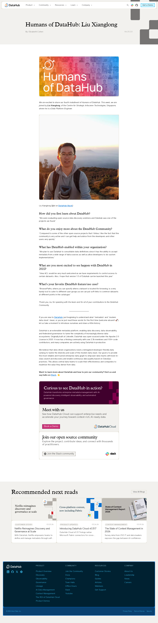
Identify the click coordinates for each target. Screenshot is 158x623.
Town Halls (70, 583)
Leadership (129, 575)
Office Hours (71, 586)
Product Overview (43, 571)
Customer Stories (103, 571)
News (126, 579)
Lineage (39, 586)
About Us (128, 571)
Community (44, 5)
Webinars (99, 586)
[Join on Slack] (132, 5)
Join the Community (74, 571)
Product (29, 5)
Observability (41, 579)
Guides (98, 579)
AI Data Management (45, 590)
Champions (70, 579)
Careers (127, 583)
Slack (53, 375)
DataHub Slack (65, 206)
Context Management (45, 594)
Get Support (100, 590)
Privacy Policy (127, 611)
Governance (41, 583)
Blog (97, 575)
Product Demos (43, 601)
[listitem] (8, 572)
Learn (73, 5)
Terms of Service (139, 611)
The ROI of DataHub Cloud (48, 597)
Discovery (40, 575)
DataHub (58, 317)
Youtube (69, 594)
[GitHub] (136, 5)
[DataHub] (12, 5)
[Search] (128, 5)
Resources (59, 5)
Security (149, 611)
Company (86, 5)
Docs (67, 575)
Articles (98, 583)
